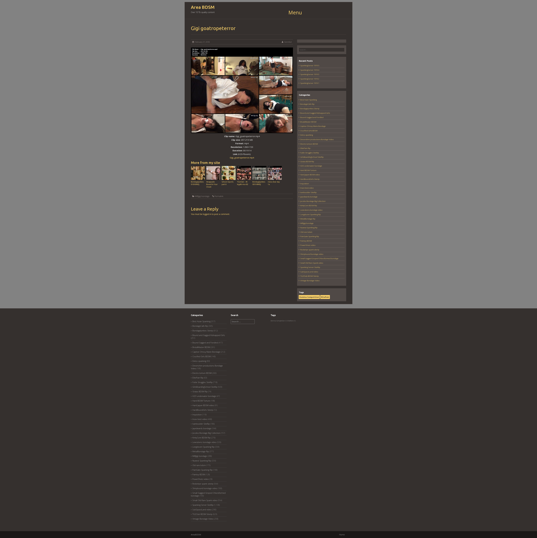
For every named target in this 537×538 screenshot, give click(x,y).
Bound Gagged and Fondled (311, 117)
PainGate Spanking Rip (309, 236)
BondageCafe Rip (307, 104)
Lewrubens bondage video (311, 210)
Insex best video (307, 188)
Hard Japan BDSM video (310, 174)
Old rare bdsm (306, 232)
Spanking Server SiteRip (310, 267)
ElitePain (325, 297)
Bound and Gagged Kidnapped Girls (315, 113)
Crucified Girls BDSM (308, 130)
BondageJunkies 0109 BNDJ (197, 183)
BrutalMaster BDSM (308, 122)
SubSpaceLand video (309, 271)
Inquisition (304, 183)
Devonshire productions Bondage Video (317, 139)
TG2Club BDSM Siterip (309, 276)
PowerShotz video (307, 245)
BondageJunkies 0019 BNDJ (258, 183)
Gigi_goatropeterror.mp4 (242, 157)
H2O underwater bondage (311, 166)
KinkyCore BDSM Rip (308, 205)
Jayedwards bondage (308, 196)
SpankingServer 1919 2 (309, 79)
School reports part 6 (227, 183)
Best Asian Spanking (308, 99)
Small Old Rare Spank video (311, 263)
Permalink (219, 196)
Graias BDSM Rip (307, 161)
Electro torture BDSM (309, 144)
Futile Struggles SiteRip (309, 152)
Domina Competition (309, 297)
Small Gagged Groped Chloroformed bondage (319, 258)
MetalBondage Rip (307, 219)
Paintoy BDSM (306, 241)
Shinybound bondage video (311, 254)
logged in (207, 214)
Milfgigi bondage (202, 196)
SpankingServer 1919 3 (309, 74)
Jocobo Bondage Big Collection (313, 201)
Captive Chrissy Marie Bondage (313, 126)
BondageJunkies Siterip (309, 108)
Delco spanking (306, 135)
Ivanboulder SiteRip (308, 192)
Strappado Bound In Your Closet (212, 184)
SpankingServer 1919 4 (309, 70)
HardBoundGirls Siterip (310, 179)
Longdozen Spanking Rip (310, 214)
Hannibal (288, 42)
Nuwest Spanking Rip (308, 227)
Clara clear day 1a (274, 183)
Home (342, 534)
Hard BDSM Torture (308, 170)
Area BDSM (203, 7)
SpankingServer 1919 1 (309, 83)
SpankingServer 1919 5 (309, 65)
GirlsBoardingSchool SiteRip (312, 157)
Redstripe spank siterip (309, 249)
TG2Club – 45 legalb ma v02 (242, 183)
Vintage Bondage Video (310, 280)
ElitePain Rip (305, 148)
